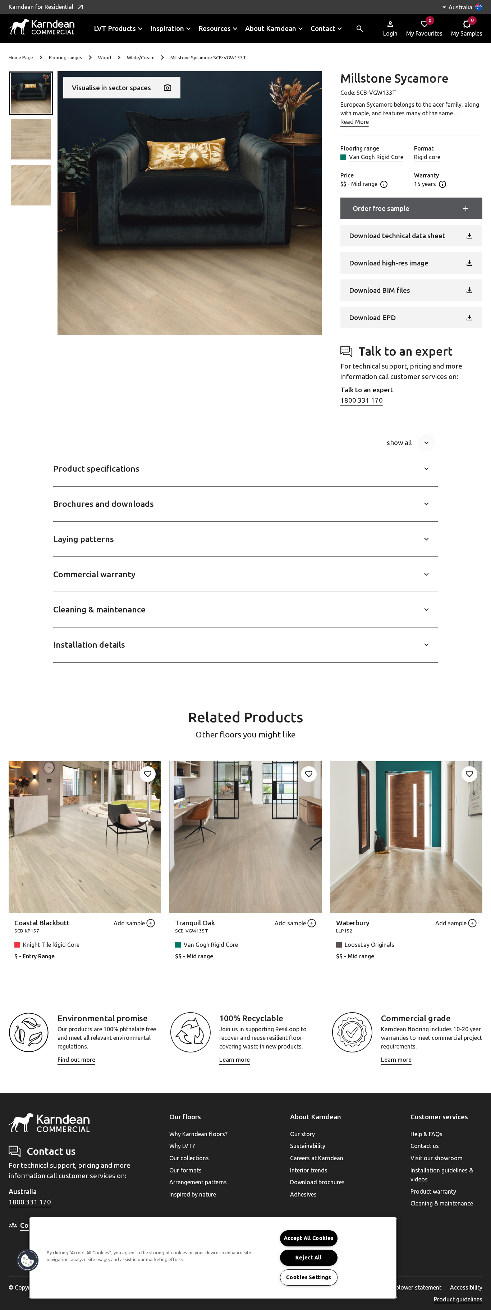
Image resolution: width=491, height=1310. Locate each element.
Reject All (308, 1257)
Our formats (185, 1170)
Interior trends (308, 1170)
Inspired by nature (192, 1194)
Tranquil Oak (195, 923)
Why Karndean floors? (198, 1134)
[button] (31, 93)
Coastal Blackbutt (42, 923)
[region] (213, 1258)
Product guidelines (458, 1299)
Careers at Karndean (316, 1158)
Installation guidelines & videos (441, 1175)
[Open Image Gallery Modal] (190, 203)
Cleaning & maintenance (441, 1203)
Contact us (424, 1146)
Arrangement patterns (198, 1182)
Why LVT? (182, 1146)
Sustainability (307, 1146)
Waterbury (353, 923)
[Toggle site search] (359, 28)
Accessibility (466, 1287)
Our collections (189, 1158)
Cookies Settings (308, 1277)
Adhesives (303, 1194)
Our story (302, 1134)
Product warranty (433, 1191)
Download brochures (317, 1182)
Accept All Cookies (309, 1238)
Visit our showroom (436, 1158)
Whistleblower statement (408, 1287)
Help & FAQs (426, 1134)
